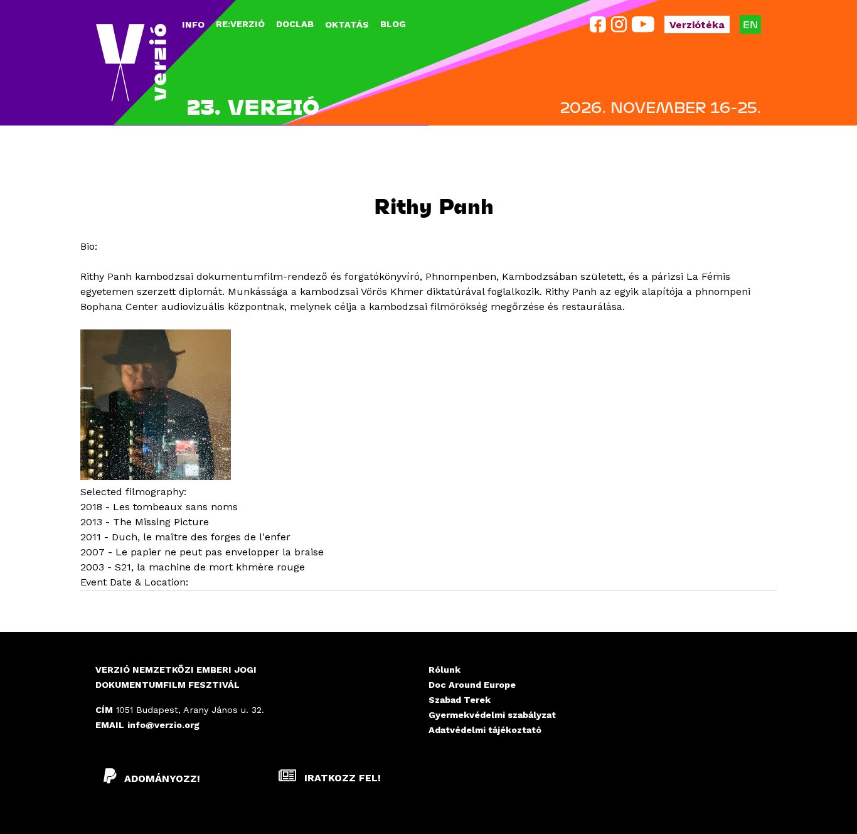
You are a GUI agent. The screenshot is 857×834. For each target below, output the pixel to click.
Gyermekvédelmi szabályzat (492, 715)
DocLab (295, 24)
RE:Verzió (240, 24)
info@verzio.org (163, 725)
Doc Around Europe (472, 685)
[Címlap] (131, 63)
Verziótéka (697, 25)
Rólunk (444, 670)
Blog (393, 24)
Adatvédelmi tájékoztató (484, 730)
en (750, 24)
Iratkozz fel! (341, 778)
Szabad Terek (459, 700)
